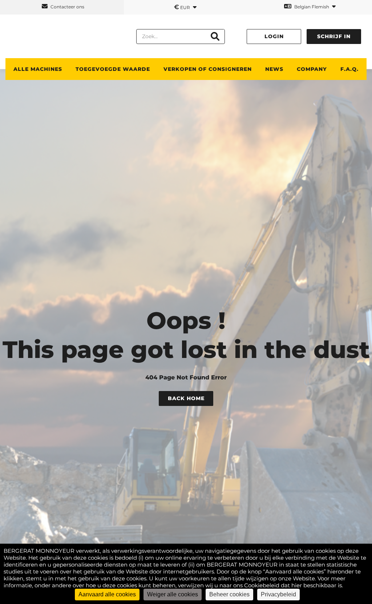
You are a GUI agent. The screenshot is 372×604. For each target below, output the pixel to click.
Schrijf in (334, 36)
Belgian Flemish (311, 6)
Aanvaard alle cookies (107, 594)
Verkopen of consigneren (207, 69)
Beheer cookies (229, 594)
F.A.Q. (349, 69)
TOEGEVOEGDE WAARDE (113, 69)
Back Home (186, 398)
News (274, 69)
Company (312, 69)
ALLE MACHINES (37, 69)
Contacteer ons (66, 6)
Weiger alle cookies (172, 594)
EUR (182, 7)
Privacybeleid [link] (278, 594)
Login (274, 36)
